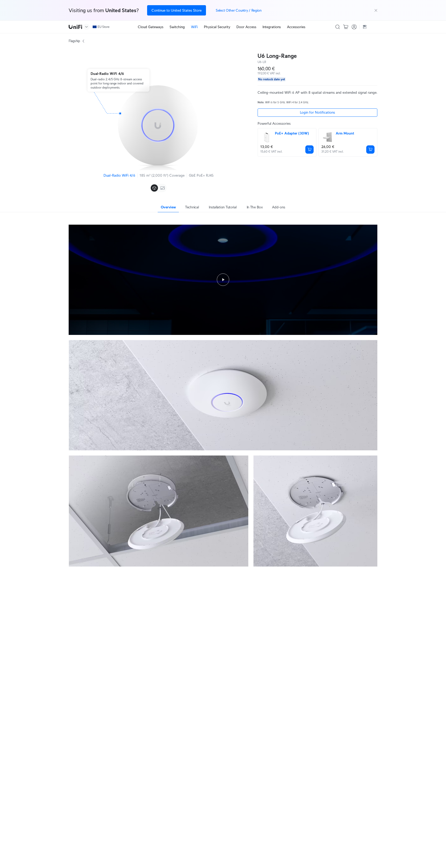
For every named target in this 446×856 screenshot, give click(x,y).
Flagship (74, 41)
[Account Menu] (354, 27)
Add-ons (278, 207)
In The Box (255, 207)
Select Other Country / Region (238, 10)
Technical (192, 207)
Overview (168, 207)
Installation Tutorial (222, 207)
